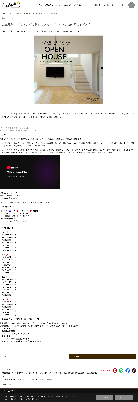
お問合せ (121, 5)
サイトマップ (7, 384)
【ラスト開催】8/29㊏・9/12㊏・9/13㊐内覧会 (59, 5)
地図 (55, 373)
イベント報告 (75, 356)
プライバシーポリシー (55, 396)
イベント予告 (8, 356)
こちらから (16, 196)
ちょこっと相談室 (92, 5)
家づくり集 (109, 5)
